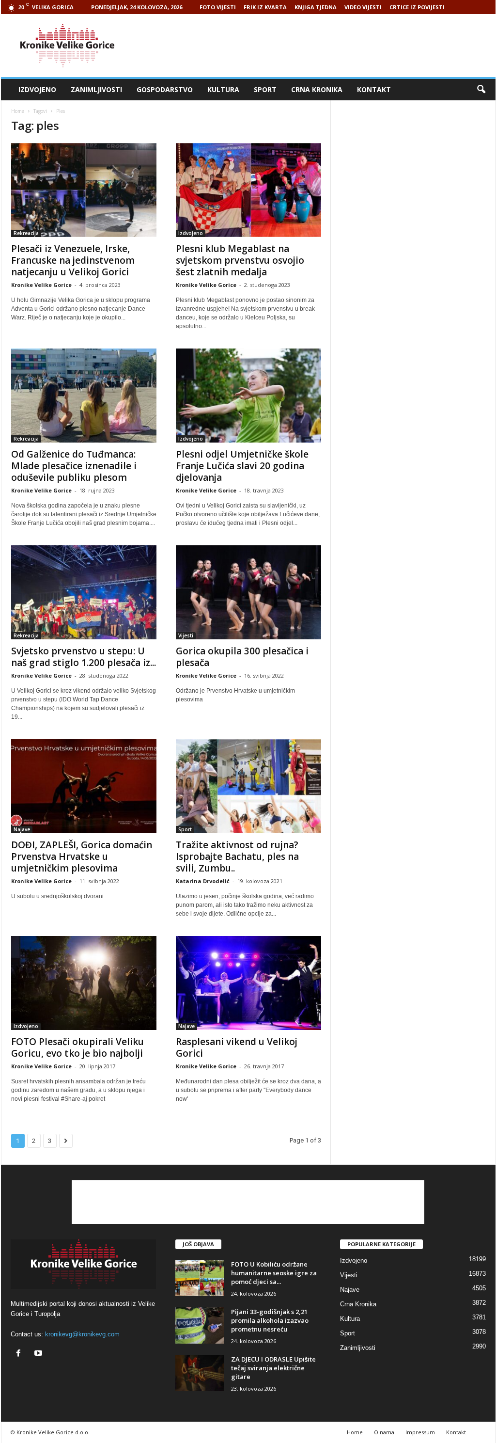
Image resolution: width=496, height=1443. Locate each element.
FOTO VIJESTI (218, 7)
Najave (22, 829)
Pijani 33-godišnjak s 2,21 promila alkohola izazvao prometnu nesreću (270, 1320)
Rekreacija (26, 233)
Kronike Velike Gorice (41, 284)
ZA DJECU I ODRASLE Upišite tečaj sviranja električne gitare (273, 1368)
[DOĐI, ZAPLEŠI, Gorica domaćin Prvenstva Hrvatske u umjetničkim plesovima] (83, 786)
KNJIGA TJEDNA (315, 7)
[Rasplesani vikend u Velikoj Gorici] (248, 983)
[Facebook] (21, 1354)
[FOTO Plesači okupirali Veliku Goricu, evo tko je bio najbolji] (83, 983)
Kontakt (374, 89)
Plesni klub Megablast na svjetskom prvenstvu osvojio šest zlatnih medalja (240, 260)
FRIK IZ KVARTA (265, 7)
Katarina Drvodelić (203, 881)
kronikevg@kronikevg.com (82, 1334)
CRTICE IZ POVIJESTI (417, 7)
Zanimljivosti (96, 89)
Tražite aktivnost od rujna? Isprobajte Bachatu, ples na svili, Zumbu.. (237, 856)
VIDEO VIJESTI (363, 7)
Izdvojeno (37, 89)
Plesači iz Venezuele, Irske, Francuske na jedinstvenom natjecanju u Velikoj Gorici (73, 260)
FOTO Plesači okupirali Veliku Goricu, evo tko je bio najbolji (77, 1047)
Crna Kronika (316, 89)
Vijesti (185, 635)
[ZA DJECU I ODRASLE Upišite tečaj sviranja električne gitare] (199, 1373)
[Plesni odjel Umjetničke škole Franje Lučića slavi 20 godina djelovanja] (248, 396)
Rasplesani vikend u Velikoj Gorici (236, 1047)
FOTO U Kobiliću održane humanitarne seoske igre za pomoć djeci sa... (274, 1273)
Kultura (223, 89)
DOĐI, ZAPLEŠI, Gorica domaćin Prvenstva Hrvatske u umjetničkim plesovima (81, 856)
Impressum (420, 1432)
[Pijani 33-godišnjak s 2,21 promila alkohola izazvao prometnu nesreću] (199, 1325)
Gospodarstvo (165, 89)
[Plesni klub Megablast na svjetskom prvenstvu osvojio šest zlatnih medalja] (248, 190)
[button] (481, 89)
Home (17, 111)
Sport (265, 89)
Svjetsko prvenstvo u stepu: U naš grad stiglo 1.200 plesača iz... (83, 657)
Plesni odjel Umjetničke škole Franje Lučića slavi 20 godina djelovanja (242, 466)
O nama (384, 1432)
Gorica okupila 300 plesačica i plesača (242, 657)
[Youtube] (39, 1354)
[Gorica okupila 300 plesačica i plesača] (248, 592)
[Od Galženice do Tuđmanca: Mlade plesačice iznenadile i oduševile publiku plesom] (83, 396)
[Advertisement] (319, 45)
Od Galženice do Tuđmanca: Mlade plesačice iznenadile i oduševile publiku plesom (74, 466)
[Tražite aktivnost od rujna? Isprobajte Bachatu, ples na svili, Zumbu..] (248, 786)
